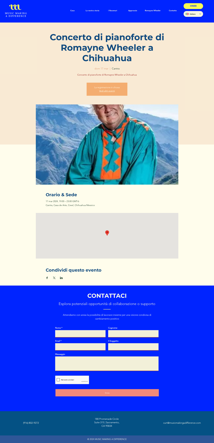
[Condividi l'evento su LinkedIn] (61, 278)
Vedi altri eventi (107, 90)
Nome (58, 328)
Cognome (112, 328)
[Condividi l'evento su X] (54, 278)
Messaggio (60, 354)
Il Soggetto (113, 341)
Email (57, 341)
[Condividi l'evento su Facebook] (47, 278)
